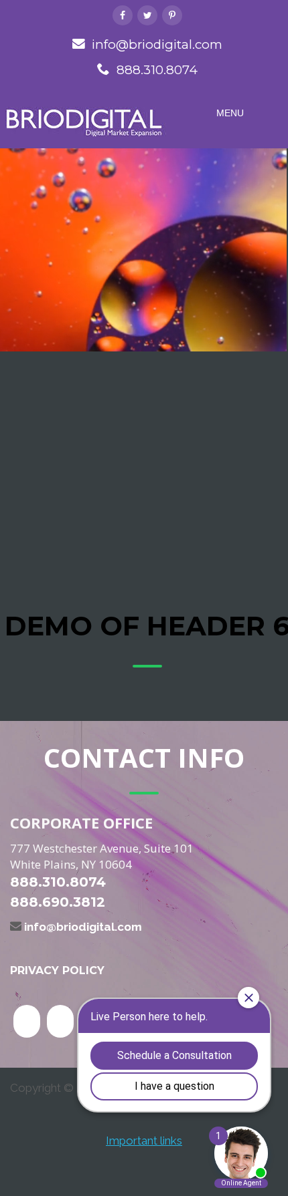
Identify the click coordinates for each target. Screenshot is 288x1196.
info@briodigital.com (157, 44)
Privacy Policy (57, 970)
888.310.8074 (157, 70)
